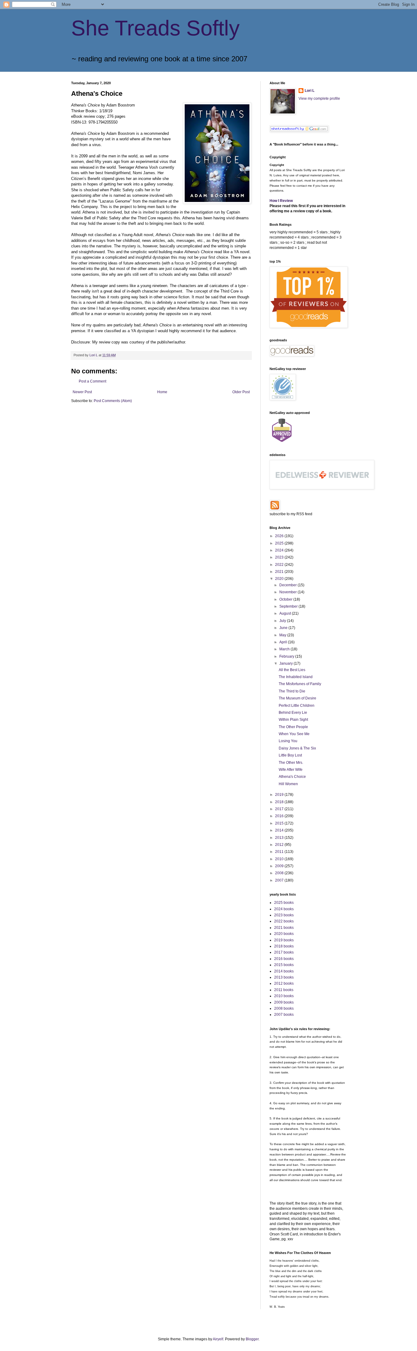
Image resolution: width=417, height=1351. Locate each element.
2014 (280, 830)
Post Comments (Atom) (113, 401)
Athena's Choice (292, 776)
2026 (280, 536)
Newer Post (82, 392)
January (286, 663)
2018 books (284, 946)
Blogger (252, 1339)
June (283, 628)
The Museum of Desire (297, 698)
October (286, 599)
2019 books (284, 940)
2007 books (284, 1014)
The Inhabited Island (296, 677)
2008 (280, 873)
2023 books (284, 915)
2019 (280, 794)
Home (162, 392)
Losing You (288, 741)
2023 (280, 557)
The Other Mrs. (291, 762)
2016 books (284, 959)
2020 (280, 579)
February (287, 656)
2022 (280, 564)
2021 (280, 572)
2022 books (284, 921)
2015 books (284, 965)
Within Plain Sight (293, 719)
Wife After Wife (291, 769)
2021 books (284, 927)
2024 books (284, 909)
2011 (280, 852)
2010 (280, 859)
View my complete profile (319, 98)
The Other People (293, 727)
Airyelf (218, 1339)
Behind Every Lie (293, 712)
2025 (280, 543)
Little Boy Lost (290, 755)
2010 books (284, 996)
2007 (280, 880)
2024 (280, 550)
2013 (280, 837)
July (283, 621)
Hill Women (288, 784)
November (288, 592)
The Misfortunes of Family (300, 684)
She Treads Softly (155, 28)
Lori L (309, 90)
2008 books (284, 1008)
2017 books (284, 952)
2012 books (284, 983)
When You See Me (294, 734)
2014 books (284, 971)
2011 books (283, 990)
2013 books (284, 977)
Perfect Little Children (296, 705)
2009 (280, 866)
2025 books (284, 902)
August (285, 613)
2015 (280, 823)
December (288, 585)
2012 (280, 845)
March (285, 649)
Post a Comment (92, 381)
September (289, 606)
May (283, 635)
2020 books (284, 934)
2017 (280, 809)
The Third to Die (292, 691)
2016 (280, 816)
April (283, 642)
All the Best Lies (292, 670)
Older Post (241, 392)
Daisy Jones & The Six (297, 748)
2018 (280, 802)
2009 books (284, 1002)
